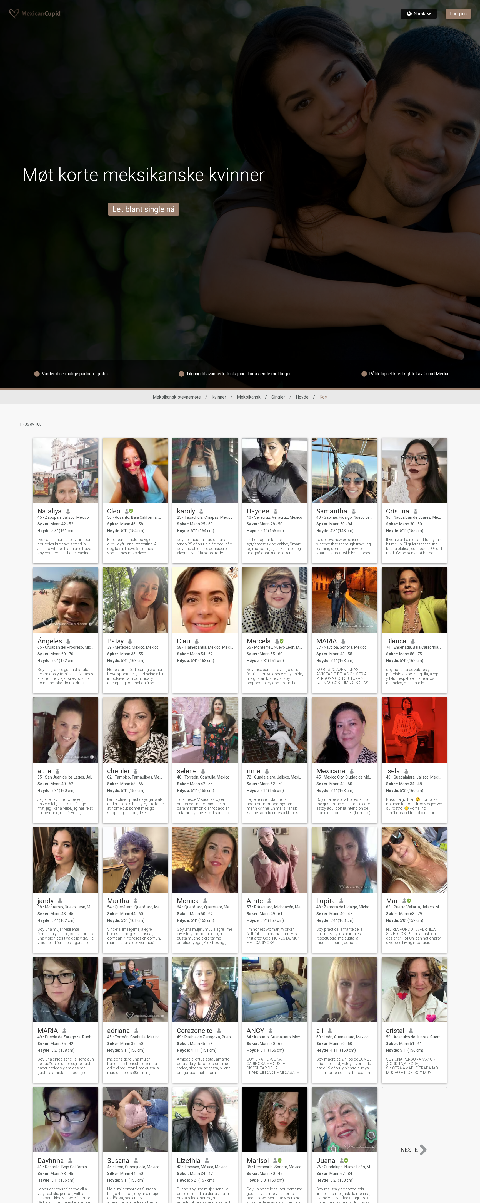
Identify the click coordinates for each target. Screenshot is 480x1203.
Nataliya (50, 511)
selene (187, 771)
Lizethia (189, 1161)
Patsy (115, 641)
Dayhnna (51, 1161)
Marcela (259, 641)
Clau (183, 641)
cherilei (118, 771)
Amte (255, 901)
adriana (118, 1031)
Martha (118, 901)
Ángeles (50, 641)
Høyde (302, 397)
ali (319, 1031)
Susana (118, 1161)
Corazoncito (194, 1031)
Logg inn (458, 13)
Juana (325, 1161)
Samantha (331, 511)
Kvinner (219, 397)
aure (44, 771)
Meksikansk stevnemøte (177, 397)
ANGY (255, 1031)
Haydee (258, 511)
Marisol (258, 1161)
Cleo (113, 511)
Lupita (325, 901)
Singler (278, 397)
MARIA (326, 641)
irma (254, 771)
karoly (186, 511)
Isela (393, 771)
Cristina (397, 511)
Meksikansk (249, 397)
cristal (395, 1031)
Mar (392, 901)
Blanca (396, 641)
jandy (46, 901)
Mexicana (330, 771)
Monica (188, 901)
